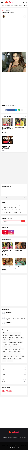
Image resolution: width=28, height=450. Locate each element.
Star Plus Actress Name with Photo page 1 (12, 205)
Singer (11, 356)
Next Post (24, 198)
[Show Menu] (2, 2)
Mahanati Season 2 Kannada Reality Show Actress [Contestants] (7, 146)
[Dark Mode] (23, 2)
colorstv (5, 340)
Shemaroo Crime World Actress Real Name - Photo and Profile (7, 252)
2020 (14, 381)
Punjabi (5, 354)
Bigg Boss (17, 335)
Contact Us (5, 393)
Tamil (4, 358)
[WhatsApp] (19, 110)
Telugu (9, 358)
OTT (19, 351)
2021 (14, 379)
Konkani (18, 347)
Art (19, 332)
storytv (22, 356)
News (9, 351)
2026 (14, 367)
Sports (16, 356)
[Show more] (22, 110)
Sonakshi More (18, 250)
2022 (14, 377)
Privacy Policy (15, 445)
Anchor (15, 332)
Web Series (10, 361)
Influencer (5, 347)
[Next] (26, 5)
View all (24, 116)
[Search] (26, 2)
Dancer (5, 342)
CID (17, 337)
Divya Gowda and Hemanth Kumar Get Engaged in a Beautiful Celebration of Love (7, 130)
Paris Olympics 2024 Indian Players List (11, 210)
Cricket (10, 340)
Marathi (21, 349)
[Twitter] (16, 110)
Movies (5, 351)
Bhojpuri (11, 335)
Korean (5, 349)
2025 (14, 369)
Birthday (5, 337)
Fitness (5, 344)
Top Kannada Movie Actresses (9, 207)
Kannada (12, 347)
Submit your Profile (7, 390)
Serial (19, 354)
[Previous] (24, 5)
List (9, 349)
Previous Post (5, 198)
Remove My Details (7, 391)
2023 (14, 374)
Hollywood (15, 344)
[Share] (24, 16)
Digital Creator (12, 342)
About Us (9, 445)
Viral (4, 361)
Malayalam (14, 349)
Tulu (14, 358)
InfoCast (17, 447)
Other (14, 351)
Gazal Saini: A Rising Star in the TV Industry (7, 268)
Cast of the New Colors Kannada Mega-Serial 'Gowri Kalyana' (12, 5)
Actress (8, 10)
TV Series (19, 358)
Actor (4, 332)
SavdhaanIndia (12, 354)
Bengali (5, 335)
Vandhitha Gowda (19, 127)
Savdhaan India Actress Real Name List (11, 212)
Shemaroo (5, 356)
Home (3, 10)
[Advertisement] (14, 35)
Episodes (20, 342)
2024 (14, 372)
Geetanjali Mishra (19, 266)
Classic (21, 337)
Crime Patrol (12, 105)
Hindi (10, 344)
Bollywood (11, 337)
